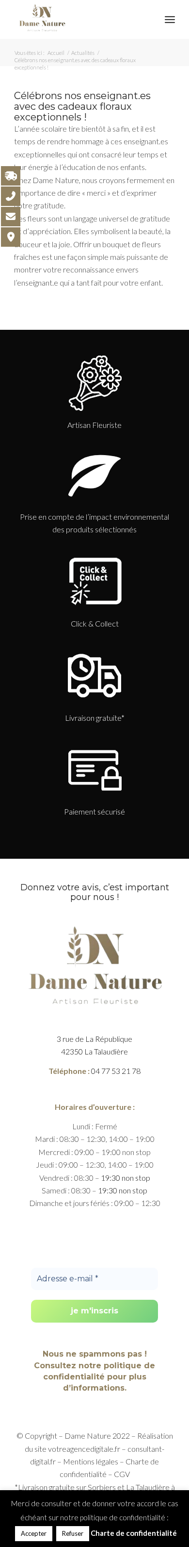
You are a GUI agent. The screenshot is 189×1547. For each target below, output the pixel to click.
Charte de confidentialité (134, 1533)
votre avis (78, 887)
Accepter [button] (34, 1533)
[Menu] (170, 19)
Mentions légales (90, 1461)
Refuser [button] (72, 1533)
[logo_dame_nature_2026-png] (78, 19)
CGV (122, 1474)
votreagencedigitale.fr (84, 1448)
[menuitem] (170, 19)
